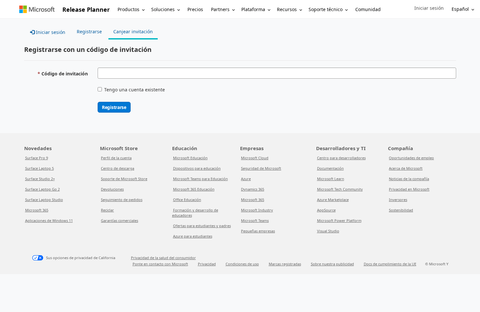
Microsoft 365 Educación (194, 189)
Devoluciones (112, 189)
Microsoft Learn (330, 178)
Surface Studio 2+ (40, 178)
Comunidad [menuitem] (368, 9)
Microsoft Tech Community (340, 189)
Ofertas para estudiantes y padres (202, 225)
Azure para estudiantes (192, 236)
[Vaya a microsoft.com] (37, 9)
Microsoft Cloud (254, 157)
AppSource (326, 210)
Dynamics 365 (252, 189)
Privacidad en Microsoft (409, 189)
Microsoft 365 (36, 210)
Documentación (330, 168)
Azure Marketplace (333, 199)
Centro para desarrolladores (341, 157)
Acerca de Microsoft (406, 168)
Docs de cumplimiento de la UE (390, 263)
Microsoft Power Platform (339, 220)
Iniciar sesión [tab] (50, 32)
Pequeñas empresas (258, 230)
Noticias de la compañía (409, 178)
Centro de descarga (117, 168)
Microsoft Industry (257, 210)
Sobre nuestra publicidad (332, 263)
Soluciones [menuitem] (163, 9)
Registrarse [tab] (89, 31)
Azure (246, 178)
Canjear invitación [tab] (133, 31)
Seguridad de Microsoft (261, 168)
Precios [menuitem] (195, 9)
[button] (429, 8)
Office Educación (187, 199)
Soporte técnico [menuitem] (326, 9)
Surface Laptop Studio (44, 199)
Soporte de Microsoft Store (124, 178)
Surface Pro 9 (36, 157)
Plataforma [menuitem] (253, 9)
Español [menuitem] (460, 9)
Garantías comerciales (119, 220)
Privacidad (207, 263)
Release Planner (86, 9)
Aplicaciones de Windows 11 (49, 220)
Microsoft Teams (255, 220)
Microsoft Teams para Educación (200, 178)
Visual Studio (328, 230)
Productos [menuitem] (128, 9)
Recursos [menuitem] (287, 9)
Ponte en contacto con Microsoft (160, 263)
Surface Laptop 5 (39, 168)
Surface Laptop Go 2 (42, 189)
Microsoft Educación (190, 157)
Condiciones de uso (242, 263)
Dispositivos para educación (197, 168)
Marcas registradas (285, 263)
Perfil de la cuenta (116, 157)
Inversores (398, 199)
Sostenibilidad (401, 210)
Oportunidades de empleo (411, 157)
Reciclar (107, 210)
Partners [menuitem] (220, 9)
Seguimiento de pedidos (121, 199)
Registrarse (114, 107)
